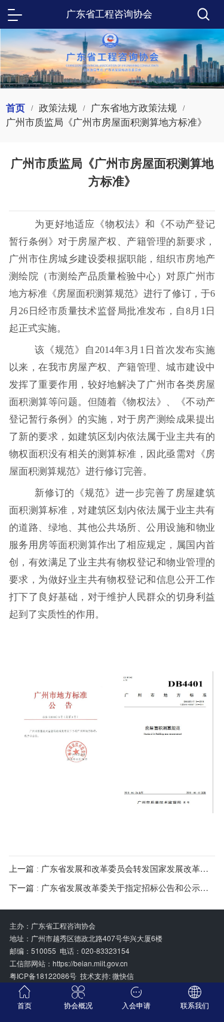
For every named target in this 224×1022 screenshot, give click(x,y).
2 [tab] (112, 72)
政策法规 (58, 108)
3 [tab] (129, 72)
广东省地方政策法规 (134, 108)
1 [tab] (94, 72)
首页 (15, 108)
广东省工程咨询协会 (109, 14)
